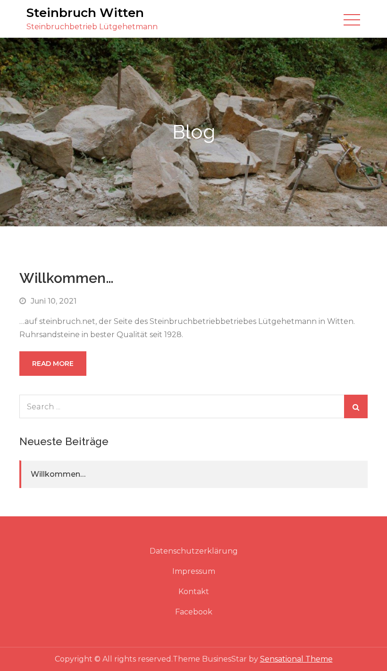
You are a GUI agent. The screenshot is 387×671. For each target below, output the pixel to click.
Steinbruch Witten (85, 12)
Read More (53, 363)
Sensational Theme (296, 658)
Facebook (193, 611)
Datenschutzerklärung (194, 551)
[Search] (356, 406)
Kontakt (193, 591)
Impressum (193, 571)
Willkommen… (66, 278)
